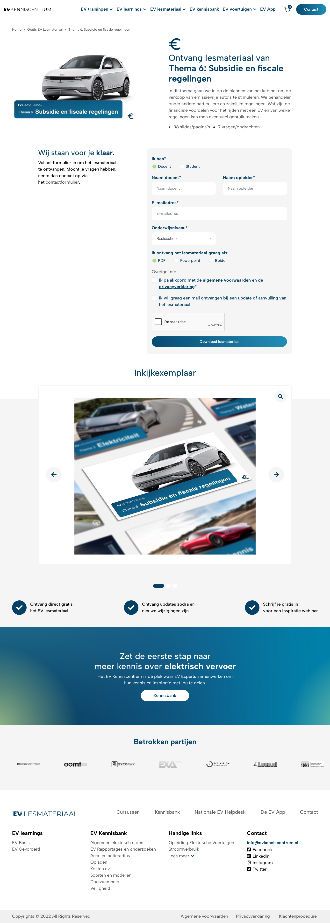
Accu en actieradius (110, 855)
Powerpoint (190, 260)
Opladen (98, 862)
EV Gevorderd (26, 849)
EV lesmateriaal (165, 9)
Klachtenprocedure (298, 916)
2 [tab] (168, 586)
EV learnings (129, 9)
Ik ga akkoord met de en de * (211, 283)
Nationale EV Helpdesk (220, 812)
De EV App (273, 812)
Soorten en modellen (110, 875)
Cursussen (128, 812)
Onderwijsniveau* (170, 227)
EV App (268, 9)
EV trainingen (94, 9)
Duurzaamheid (104, 881)
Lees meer (179, 856)
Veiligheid (100, 888)
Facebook (263, 849)
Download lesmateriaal (219, 341)
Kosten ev (100, 868)
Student (193, 166)
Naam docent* (166, 177)
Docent (164, 166)
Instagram (263, 862)
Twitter (259, 869)
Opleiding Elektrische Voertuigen (201, 842)
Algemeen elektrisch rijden (116, 842)
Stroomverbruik (184, 849)
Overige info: (164, 271)
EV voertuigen (237, 9)
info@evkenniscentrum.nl (272, 842)
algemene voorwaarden (227, 280)
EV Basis (21, 842)
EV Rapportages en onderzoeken (123, 849)
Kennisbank (165, 695)
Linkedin (261, 856)
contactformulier (62, 182)
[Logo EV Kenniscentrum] (28, 9)
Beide (220, 260)
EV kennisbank (204, 9)
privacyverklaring (177, 286)
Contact (311, 9)
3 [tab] (175, 586)
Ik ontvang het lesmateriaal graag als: (190, 253)
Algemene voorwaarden (204, 916)
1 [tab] (158, 586)
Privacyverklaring (253, 916)
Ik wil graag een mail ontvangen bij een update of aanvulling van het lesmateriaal (222, 301)
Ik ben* (159, 158)
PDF (161, 260)
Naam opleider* (239, 177)
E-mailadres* (165, 202)
